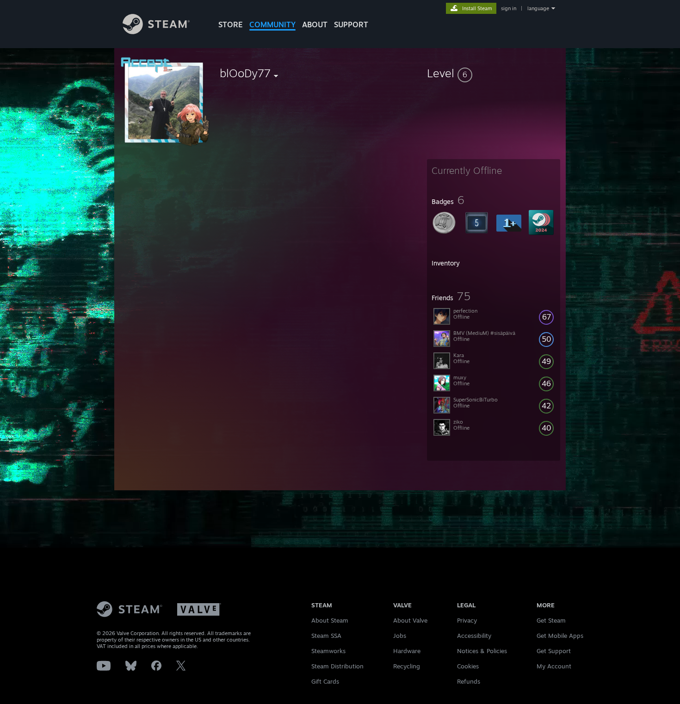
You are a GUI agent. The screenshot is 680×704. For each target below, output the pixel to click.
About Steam (329, 620)
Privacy (467, 620)
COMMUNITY (272, 24)
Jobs (399, 635)
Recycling (406, 666)
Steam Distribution (337, 666)
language (538, 8)
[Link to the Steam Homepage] (156, 32)
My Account (554, 666)
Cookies (468, 666)
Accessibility (474, 635)
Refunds (468, 681)
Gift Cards (325, 681)
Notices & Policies (482, 651)
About (315, 24)
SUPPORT (351, 24)
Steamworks (328, 651)
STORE (230, 24)
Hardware (406, 651)
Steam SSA (326, 635)
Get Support (554, 651)
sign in (508, 8)
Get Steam (551, 620)
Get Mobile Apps (560, 635)
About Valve (410, 620)
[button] (493, 73)
